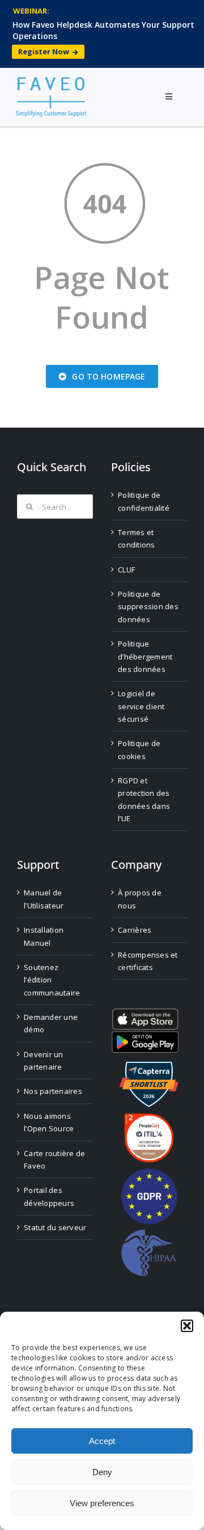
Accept (102, 1441)
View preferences (102, 1503)
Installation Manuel (43, 936)
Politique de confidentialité (143, 501)
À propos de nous (140, 898)
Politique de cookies (139, 749)
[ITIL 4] (149, 1117)
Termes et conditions (136, 538)
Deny (102, 1472)
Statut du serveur (55, 1227)
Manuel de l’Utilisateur (43, 898)
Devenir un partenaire (43, 1060)
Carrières (134, 930)
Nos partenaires (53, 1091)
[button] (187, 1325)
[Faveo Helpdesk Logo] (51, 81)
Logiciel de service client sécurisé (141, 706)
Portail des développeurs (49, 1196)
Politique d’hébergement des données (145, 656)
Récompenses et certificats (148, 961)
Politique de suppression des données (148, 606)
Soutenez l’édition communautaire (52, 980)
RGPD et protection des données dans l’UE (144, 799)
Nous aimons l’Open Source (49, 1122)
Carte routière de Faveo (54, 1159)
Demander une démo (51, 1023)
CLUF (126, 569)
